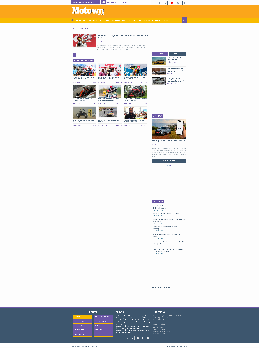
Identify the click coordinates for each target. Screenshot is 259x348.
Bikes (83, 326)
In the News (81, 20)
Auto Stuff (104, 20)
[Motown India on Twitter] (166, 3)
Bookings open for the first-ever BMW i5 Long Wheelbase (128, 2)
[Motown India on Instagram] (178, 3)
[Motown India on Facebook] (159, 3)
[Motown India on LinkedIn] (184, 3)
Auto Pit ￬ (93, 20)
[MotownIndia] (89, 10)
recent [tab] (160, 54)
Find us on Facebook (162, 287)
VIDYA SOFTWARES (182, 346)
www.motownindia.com (130, 328)
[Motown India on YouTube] (172, 3)
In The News (158, 201)
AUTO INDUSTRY (135, 20)
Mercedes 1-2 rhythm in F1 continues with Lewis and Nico (122, 36)
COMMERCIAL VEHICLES (152, 20)
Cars (82, 321)
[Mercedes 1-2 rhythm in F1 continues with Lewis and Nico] (84, 41)
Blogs (166, 20)
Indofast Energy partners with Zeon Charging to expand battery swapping (168, 250)
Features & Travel (119, 20)
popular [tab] (177, 54)
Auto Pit (78, 317)
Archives (98, 330)
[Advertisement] (150, 11)
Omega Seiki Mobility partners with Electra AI (167, 213)
